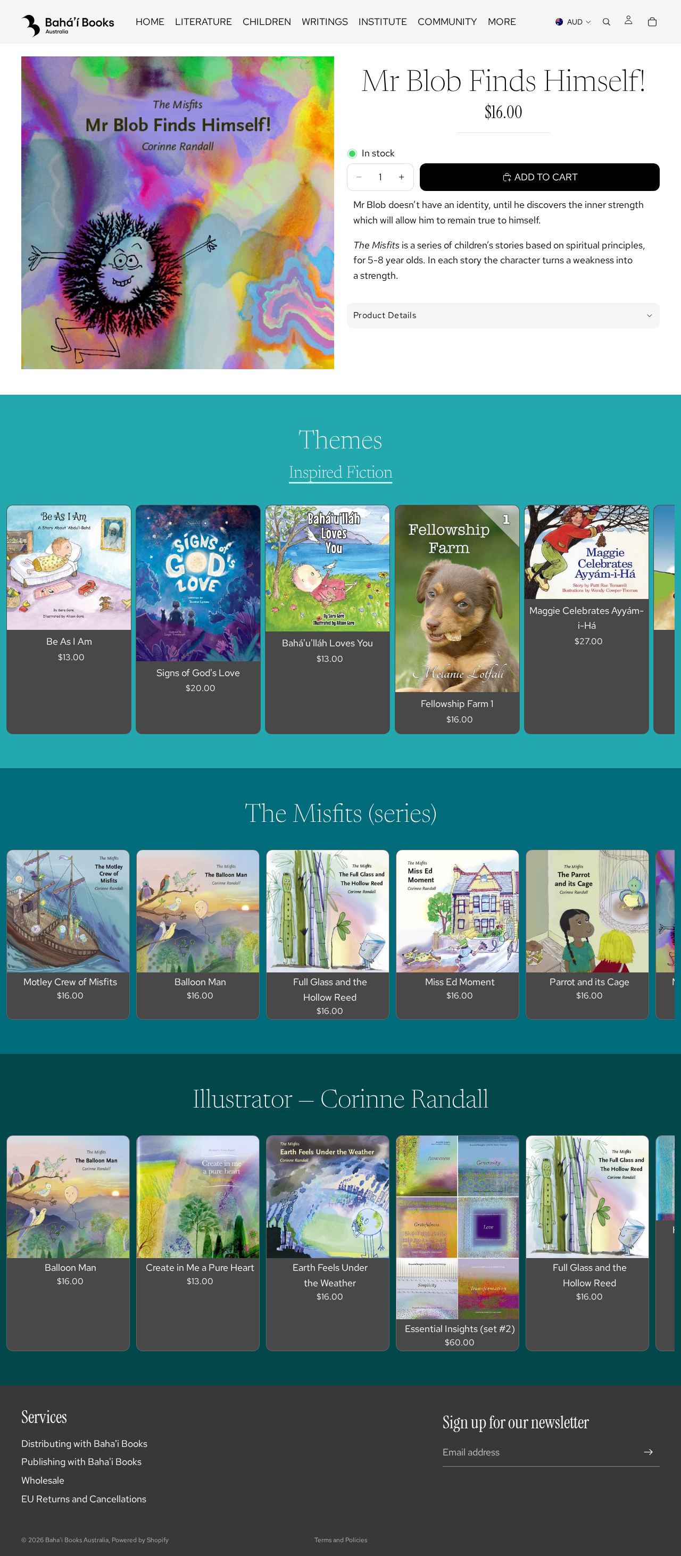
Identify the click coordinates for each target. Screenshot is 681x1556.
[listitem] (502, 21)
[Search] (606, 22)
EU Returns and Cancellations (83, 1499)
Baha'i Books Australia (77, 1540)
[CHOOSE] (244, 644)
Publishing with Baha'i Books (81, 1461)
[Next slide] (641, 619)
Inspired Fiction (341, 473)
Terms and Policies (340, 1540)
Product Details (384, 315)
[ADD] (114, 613)
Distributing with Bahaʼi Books (84, 1443)
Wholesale (42, 1480)
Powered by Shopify (140, 1540)
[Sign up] (648, 1452)
